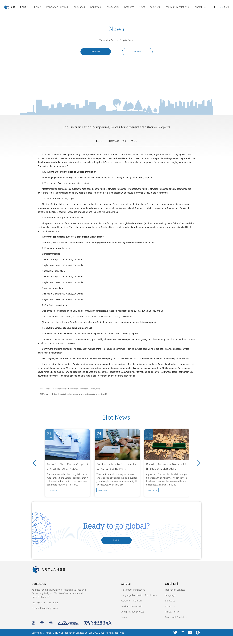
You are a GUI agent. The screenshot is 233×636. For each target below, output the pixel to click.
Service (126, 584)
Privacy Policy (172, 611)
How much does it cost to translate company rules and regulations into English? (76, 394)
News (142, 6)
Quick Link (172, 584)
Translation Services (57, 6)
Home (37, 6)
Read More (53, 490)
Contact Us (199, 6)
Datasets (129, 6)
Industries (95, 6)
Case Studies (112, 6)
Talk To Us (137, 51)
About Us (155, 6)
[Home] (16, 7)
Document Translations (133, 589)
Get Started (95, 51)
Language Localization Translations (139, 595)
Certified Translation (131, 600)
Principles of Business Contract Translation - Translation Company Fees (72, 389)
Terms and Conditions (176, 617)
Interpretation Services (132, 611)
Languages (79, 6)
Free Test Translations (177, 6)
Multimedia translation (132, 606)
